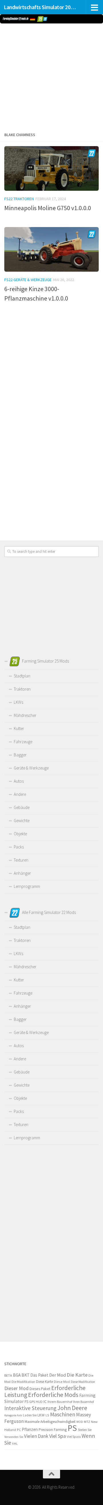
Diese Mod (62, 1381)
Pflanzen (30, 1429)
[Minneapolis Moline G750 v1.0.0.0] (51, 168)
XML (14, 1444)
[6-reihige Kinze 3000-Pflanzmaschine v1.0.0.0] (51, 249)
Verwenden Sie (13, 1437)
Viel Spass (74, 1437)
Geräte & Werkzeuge (31, 768)
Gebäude (21, 807)
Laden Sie (30, 1415)
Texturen (21, 860)
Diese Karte (44, 1381)
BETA (8, 1375)
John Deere (72, 1408)
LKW (41, 1414)
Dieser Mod (16, 1388)
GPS (32, 1401)
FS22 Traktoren (19, 198)
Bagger (20, 755)
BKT (25, 1375)
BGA (17, 1375)
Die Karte (77, 1374)
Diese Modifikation (83, 1382)
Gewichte (21, 820)
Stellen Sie (85, 1430)
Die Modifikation (23, 1381)
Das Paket (39, 1375)
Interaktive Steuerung (30, 1408)
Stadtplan (22, 676)
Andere (20, 794)
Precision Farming (53, 1429)
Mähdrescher (25, 715)
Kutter (19, 728)
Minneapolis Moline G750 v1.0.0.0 (47, 208)
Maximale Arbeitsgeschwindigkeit (50, 1421)
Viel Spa (57, 1436)
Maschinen (62, 1414)
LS (47, 1415)
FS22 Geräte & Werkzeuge (28, 279)
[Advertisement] (51, 76)
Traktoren (22, 689)
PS (72, 1428)
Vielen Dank (36, 1436)
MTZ (87, 1421)
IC (45, 1401)
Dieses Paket (39, 1388)
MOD (79, 1422)
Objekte (20, 833)
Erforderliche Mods (53, 1395)
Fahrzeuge (23, 741)
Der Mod (57, 1375)
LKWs (18, 702)
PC (19, 1430)
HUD (39, 1402)
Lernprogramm (27, 886)
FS (26, 1401)
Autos (19, 781)
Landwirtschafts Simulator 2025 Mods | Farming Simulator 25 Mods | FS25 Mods (41, 7)
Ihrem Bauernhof (59, 1401)
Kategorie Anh (13, 1415)
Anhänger (22, 873)
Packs (19, 847)
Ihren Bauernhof (83, 1402)
